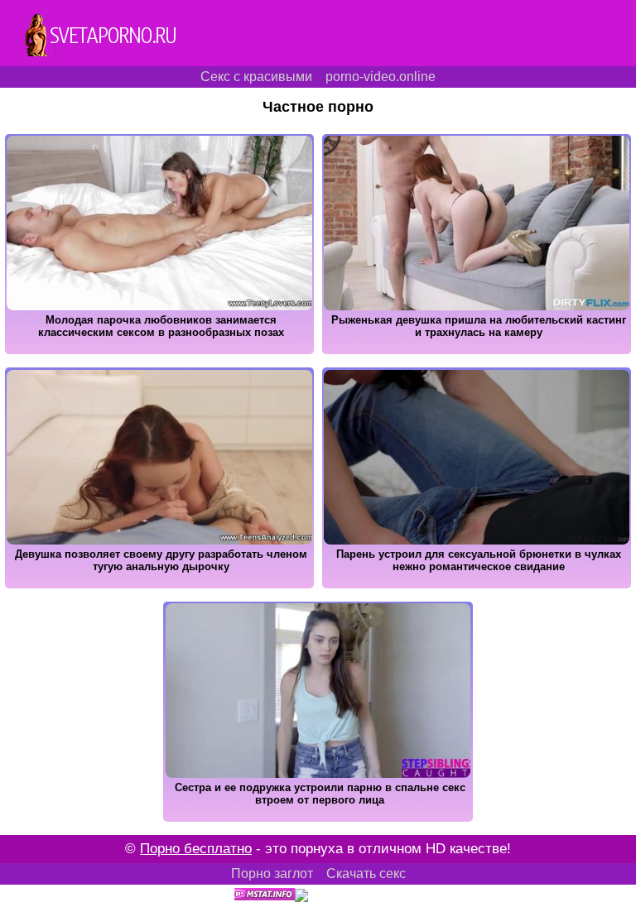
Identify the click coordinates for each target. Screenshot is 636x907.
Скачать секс (366, 873)
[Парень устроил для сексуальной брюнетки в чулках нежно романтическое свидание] (477, 584)
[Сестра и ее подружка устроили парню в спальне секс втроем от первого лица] (318, 817)
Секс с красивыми (256, 77)
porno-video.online (380, 77)
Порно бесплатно (196, 849)
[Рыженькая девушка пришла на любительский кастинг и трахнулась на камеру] (477, 350)
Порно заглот (272, 873)
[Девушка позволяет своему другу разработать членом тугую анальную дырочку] (159, 584)
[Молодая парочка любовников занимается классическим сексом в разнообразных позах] (159, 350)
